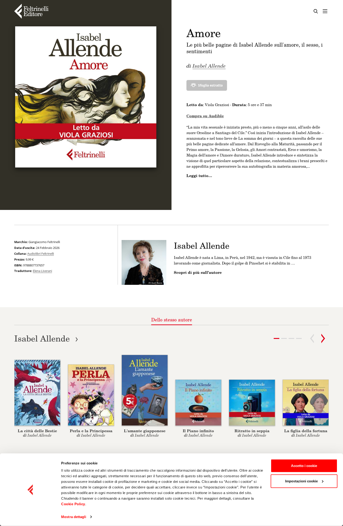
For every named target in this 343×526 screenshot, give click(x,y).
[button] (284, 338)
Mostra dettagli (73, 517)
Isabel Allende (209, 65)
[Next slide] (323, 338)
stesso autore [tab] (171, 319)
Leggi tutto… (199, 175)
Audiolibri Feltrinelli (40, 253)
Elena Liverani (42, 271)
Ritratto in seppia (252, 431)
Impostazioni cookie (301, 481)
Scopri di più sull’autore (198, 272)
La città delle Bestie (37, 431)
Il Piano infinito (198, 431)
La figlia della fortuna (305, 431)
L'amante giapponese (144, 431)
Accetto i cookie (304, 466)
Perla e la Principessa (91, 431)
